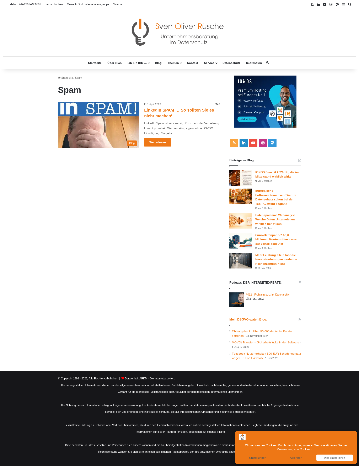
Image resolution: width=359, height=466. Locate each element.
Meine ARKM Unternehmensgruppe (88, 4)
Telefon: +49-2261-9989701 (24, 4)
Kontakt (192, 63)
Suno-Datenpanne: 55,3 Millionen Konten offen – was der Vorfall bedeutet (276, 239)
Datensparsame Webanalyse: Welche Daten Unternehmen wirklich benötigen (275, 219)
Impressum (254, 63)
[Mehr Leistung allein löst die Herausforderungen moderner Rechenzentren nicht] (240, 260)
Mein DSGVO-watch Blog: (248, 319)
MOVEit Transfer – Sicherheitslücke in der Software (265, 342)
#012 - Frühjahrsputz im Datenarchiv (268, 294)
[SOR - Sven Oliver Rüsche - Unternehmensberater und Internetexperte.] (179, 32)
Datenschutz (231, 63)
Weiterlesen (157, 142)
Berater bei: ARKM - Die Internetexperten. (150, 378)
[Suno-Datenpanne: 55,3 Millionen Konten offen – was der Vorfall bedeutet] (240, 241)
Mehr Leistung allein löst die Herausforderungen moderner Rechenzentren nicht (276, 259)
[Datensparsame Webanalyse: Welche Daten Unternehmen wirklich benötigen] (240, 221)
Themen (173, 63)
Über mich (114, 63)
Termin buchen (54, 4)
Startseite (95, 63)
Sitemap (118, 4)
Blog (158, 63)
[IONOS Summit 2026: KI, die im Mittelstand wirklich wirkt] (240, 178)
